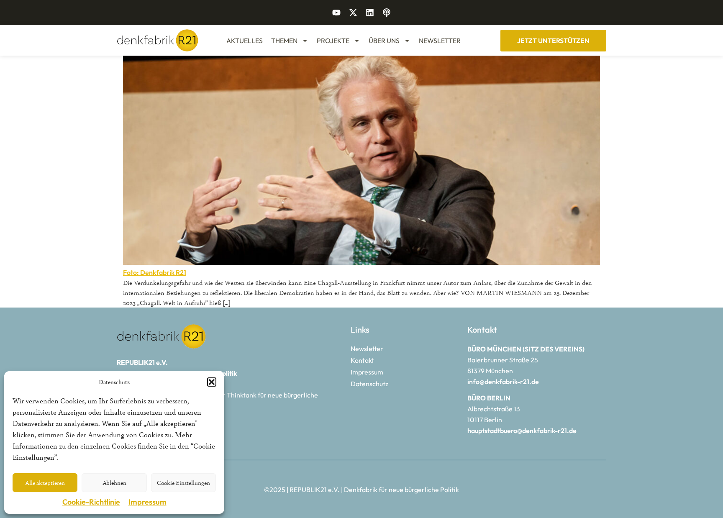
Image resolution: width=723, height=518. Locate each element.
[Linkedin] (370, 12)
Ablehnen (114, 483)
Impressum (147, 502)
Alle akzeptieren (45, 483)
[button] (212, 382)
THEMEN (284, 40)
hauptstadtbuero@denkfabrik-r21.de (522, 430)
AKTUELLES (244, 40)
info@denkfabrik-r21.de (503, 381)
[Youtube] (336, 12)
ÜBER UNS (384, 40)
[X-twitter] (353, 12)
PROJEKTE (333, 40)
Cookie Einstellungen (183, 483)
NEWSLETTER (440, 40)
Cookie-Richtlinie (91, 502)
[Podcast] (386, 12)
